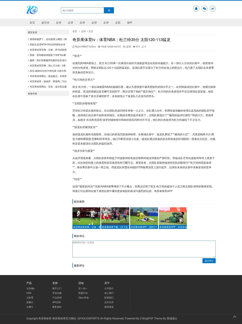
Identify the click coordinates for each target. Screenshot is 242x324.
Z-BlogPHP (146, 318)
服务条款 (57, 306)
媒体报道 (109, 306)
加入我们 (109, 293)
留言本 (45, 22)
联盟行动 (83, 293)
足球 (58, 22)
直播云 (29, 302)
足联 (118, 22)
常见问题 (57, 293)
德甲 (129, 22)
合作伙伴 (109, 302)
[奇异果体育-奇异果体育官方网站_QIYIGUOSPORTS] (32, 13)
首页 (32, 22)
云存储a (30, 288)
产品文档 (57, 297)
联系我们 (109, 297)
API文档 (56, 302)
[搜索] (109, 10)
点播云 (29, 306)
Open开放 (83, 297)
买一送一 (83, 288)
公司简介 (109, 288)
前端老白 (172, 318)
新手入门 (57, 288)
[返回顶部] (234, 316)
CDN (28, 293)
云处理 (29, 297)
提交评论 (209, 260)
